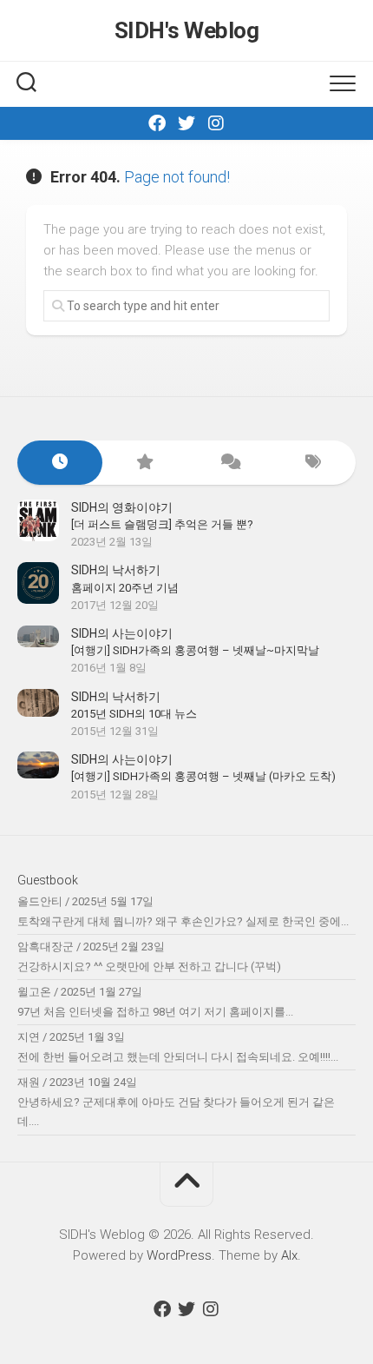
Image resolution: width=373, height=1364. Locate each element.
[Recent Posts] (59, 462)
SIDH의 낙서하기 (115, 570)
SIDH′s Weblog (187, 30)
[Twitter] (186, 123)
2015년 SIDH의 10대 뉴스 (134, 713)
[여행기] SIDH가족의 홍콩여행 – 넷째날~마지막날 (195, 650)
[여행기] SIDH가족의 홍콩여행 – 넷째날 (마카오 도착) (203, 776)
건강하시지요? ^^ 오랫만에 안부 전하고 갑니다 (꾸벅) (149, 966)
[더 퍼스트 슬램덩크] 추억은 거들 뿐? (162, 524)
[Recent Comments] (229, 462)
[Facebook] (157, 123)
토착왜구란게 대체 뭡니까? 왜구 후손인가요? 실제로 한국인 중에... (183, 921)
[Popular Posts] (144, 462)
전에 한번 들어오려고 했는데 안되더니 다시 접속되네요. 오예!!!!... (177, 1056)
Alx (289, 1255)
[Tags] (314, 462)
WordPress (179, 1255)
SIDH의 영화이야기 (122, 507)
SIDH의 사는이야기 (122, 633)
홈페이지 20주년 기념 (125, 587)
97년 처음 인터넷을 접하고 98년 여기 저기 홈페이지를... (155, 1011)
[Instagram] (216, 123)
